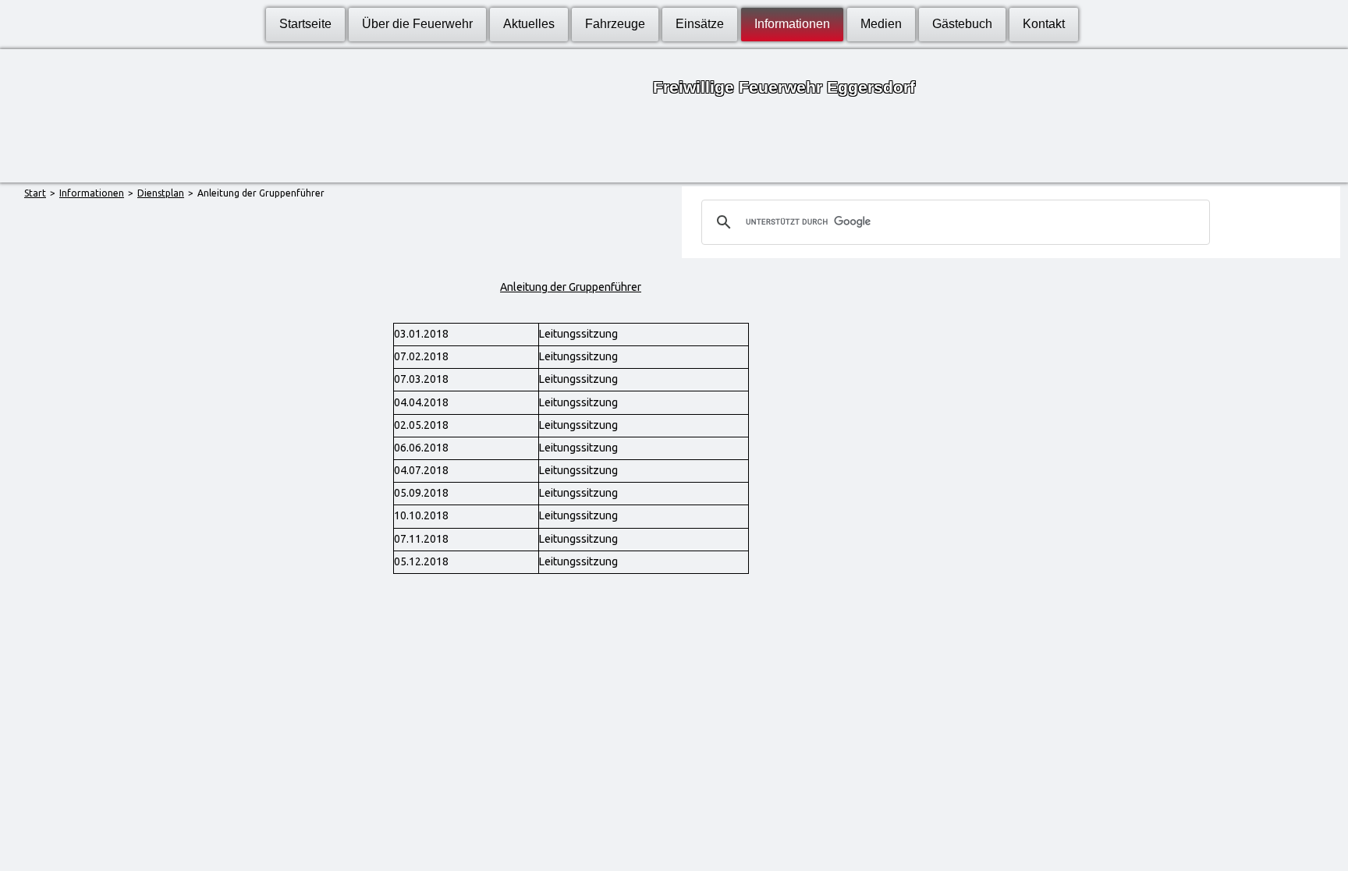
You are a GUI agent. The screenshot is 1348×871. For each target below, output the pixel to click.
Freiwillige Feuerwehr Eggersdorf (784, 87)
